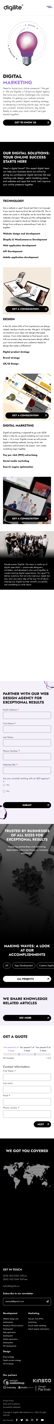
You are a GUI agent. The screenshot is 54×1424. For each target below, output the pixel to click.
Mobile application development (20, 257)
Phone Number (11, 751)
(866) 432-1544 (11, 1279)
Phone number (11, 1107)
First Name (9, 723)
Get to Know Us (25, 122)
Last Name (8, 737)
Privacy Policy (8, 1400)
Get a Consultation (25, 309)
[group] (27, 1053)
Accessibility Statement (11, 1407)
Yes (7, 785)
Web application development (19, 245)
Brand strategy (11, 357)
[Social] (18, 1420)
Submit (27, 805)
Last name (8, 1083)
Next (41, 1124)
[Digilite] (13, 7)
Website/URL (10, 764)
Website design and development (21, 233)
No (7, 791)
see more (25, 1018)
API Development (12, 251)
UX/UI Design (11, 363)
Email (6, 1095)
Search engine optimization (18, 467)
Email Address (11, 709)
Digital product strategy (16, 352)
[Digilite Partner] (13, 1382)
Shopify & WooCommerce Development (25, 239)
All (6, 965)
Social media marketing (16, 461)
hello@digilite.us (11, 1286)
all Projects (25, 979)
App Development (24, 965)
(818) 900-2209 (11, 1275)
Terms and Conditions (11, 1404)
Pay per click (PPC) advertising (20, 455)
